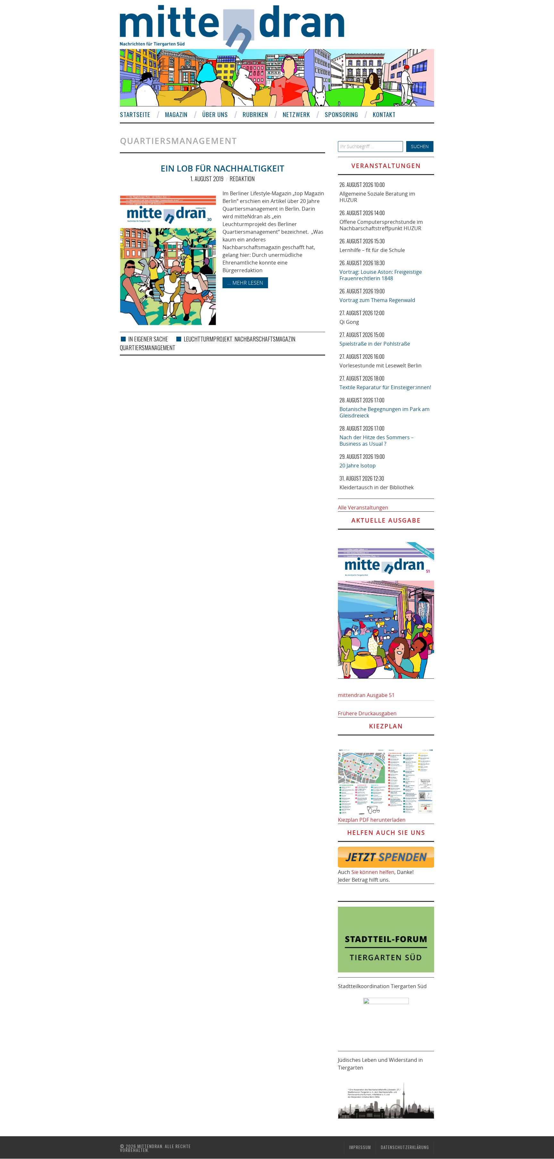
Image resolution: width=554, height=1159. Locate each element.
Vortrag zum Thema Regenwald (377, 300)
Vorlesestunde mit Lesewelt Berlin (381, 365)
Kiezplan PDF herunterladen (372, 819)
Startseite (135, 114)
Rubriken (255, 114)
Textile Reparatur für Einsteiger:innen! (385, 387)
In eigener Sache (148, 339)
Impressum (360, 1147)
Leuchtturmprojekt (208, 339)
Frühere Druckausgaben (367, 713)
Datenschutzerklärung (405, 1147)
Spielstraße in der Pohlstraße (375, 343)
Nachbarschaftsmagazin (264, 339)
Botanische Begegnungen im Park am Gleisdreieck (385, 412)
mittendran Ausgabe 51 (366, 695)
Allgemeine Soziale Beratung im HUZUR (377, 197)
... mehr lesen (245, 282)
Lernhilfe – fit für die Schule (372, 250)
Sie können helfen (372, 872)
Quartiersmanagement (147, 347)
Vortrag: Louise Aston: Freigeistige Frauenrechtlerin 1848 (381, 275)
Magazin (176, 114)
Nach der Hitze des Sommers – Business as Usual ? (377, 440)
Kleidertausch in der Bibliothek (377, 487)
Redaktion (242, 178)
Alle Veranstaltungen (363, 507)
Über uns (215, 114)
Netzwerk (296, 114)
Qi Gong (349, 321)
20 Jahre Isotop (358, 465)
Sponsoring (341, 114)
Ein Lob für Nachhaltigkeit (222, 168)
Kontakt (384, 114)
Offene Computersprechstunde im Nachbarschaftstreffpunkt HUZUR (381, 225)
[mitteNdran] (238, 28)
